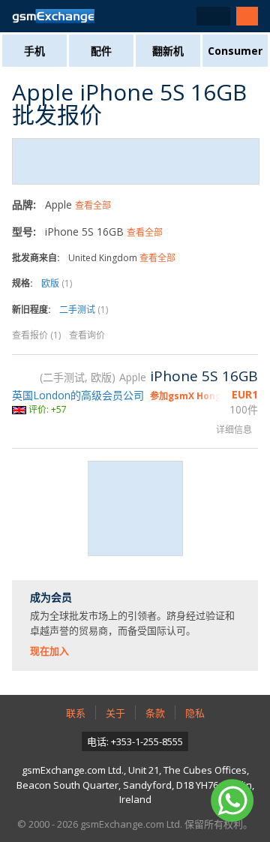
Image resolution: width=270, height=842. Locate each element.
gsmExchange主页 (53, 16)
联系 (76, 713)
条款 (155, 713)
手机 (34, 51)
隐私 (195, 713)
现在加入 (49, 650)
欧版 (56, 283)
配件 (101, 51)
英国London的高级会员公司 (78, 395)
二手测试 (83, 309)
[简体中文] (213, 16)
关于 (115, 713)
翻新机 (168, 51)
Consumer (235, 51)
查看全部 (93, 205)
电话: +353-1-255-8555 (135, 741)
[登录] (247, 16)
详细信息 (234, 429)
